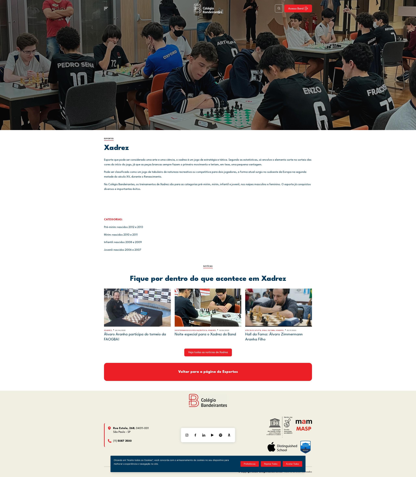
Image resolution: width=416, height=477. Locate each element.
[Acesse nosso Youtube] (212, 435)
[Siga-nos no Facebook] (195, 435)
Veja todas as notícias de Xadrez (208, 352)
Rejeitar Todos (271, 464)
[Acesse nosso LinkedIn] (204, 435)
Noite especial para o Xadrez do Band (205, 334)
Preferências (250, 464)
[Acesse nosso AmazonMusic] (229, 435)
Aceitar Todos (292, 464)
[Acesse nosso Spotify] (220, 435)
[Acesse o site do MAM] (304, 423)
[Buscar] (279, 8)
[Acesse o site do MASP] (304, 428)
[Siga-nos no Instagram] (187, 435)
